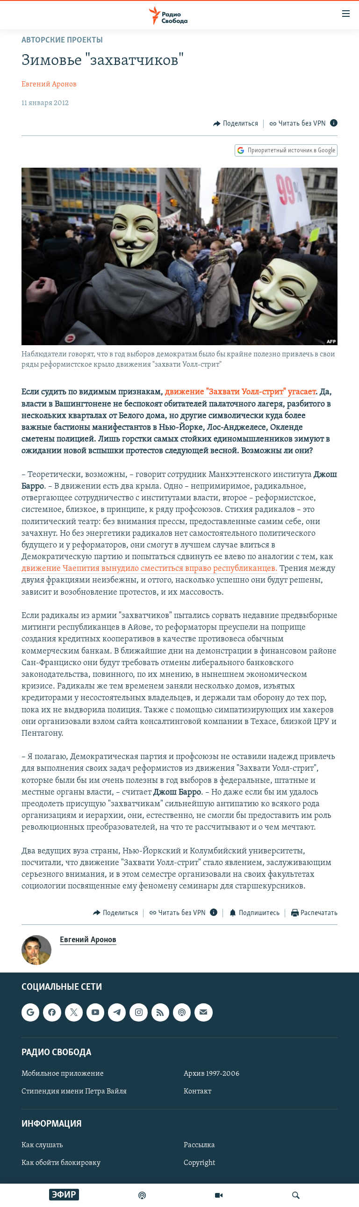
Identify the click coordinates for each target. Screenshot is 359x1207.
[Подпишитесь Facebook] (52, 1012)
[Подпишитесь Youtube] (95, 1012)
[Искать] (296, 1195)
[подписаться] (203, 1012)
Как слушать (42, 1145)
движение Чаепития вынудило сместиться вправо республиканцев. (150, 569)
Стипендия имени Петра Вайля (74, 1091)
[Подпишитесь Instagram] (138, 1012)
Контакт (197, 1091)
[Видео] (219, 1195)
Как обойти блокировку (61, 1163)
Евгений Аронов (49, 84)
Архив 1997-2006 (211, 1074)
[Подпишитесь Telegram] (117, 1012)
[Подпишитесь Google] (30, 1012)
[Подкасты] (182, 1012)
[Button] (235, 124)
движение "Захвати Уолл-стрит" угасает (240, 392)
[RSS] (160, 1012)
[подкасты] (142, 1195)
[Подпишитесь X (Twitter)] (74, 1012)
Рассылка (199, 1145)
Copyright (199, 1163)
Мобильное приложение (63, 1074)
